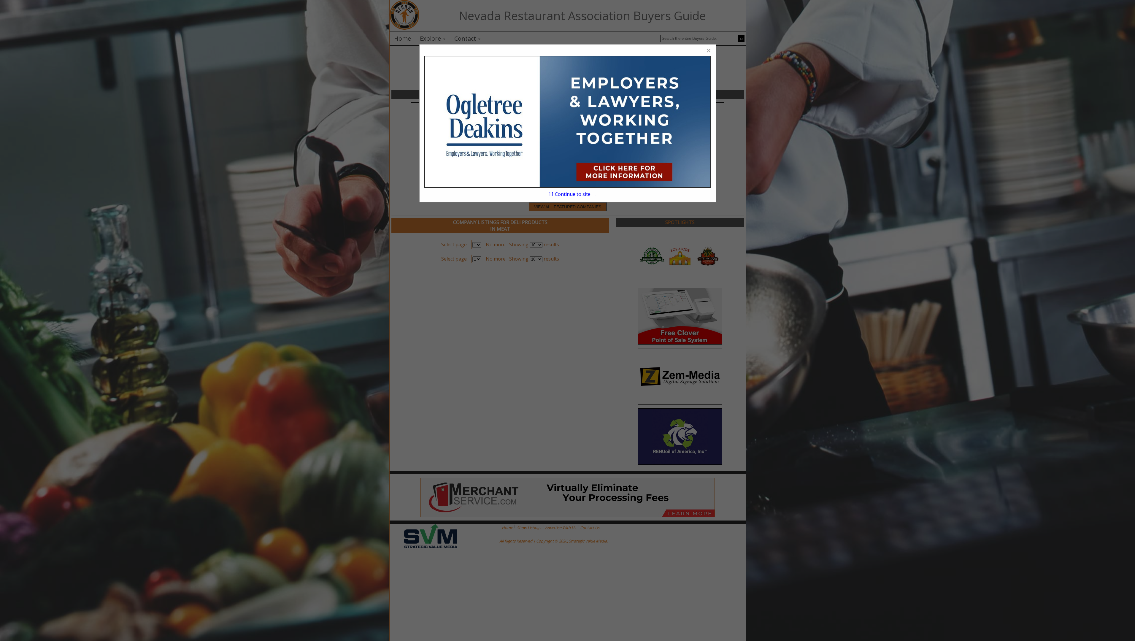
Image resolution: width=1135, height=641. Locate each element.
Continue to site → (572, 194)
